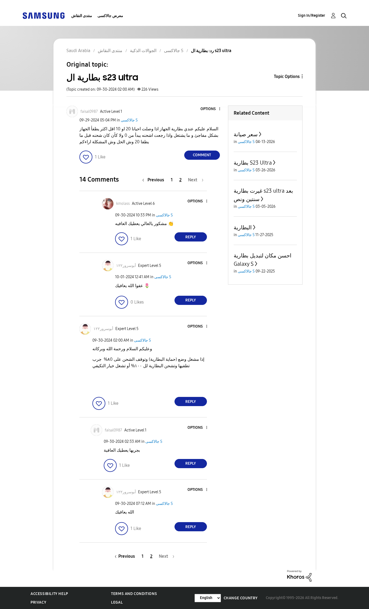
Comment (202, 155)
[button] (210, 109)
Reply (190, 237)
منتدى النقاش (81, 15)
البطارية (243, 227)
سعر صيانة (246, 134)
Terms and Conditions (134, 593)
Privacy (38, 602)
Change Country (241, 598)
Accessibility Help (49, 593)
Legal (117, 602)
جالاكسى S (129, 120)
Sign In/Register (311, 15)
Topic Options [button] (287, 76)
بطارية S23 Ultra (253, 162)
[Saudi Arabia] (43, 15)
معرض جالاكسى (110, 15)
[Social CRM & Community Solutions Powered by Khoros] (299, 575)
